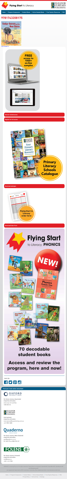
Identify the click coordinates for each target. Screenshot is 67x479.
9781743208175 (5, 46)
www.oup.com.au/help (10, 403)
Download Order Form (11, 225)
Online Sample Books (38, 12)
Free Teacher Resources (53, 12)
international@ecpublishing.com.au (14, 421)
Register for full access (11, 119)
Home (4, 12)
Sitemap (42, 476)
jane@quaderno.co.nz (10, 439)
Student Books (26, 12)
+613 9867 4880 (8, 423)
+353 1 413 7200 (8, 461)
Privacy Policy (26, 476)
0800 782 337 (15, 441)
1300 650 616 (7, 405)
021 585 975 (7, 441)
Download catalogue (10, 186)
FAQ (63, 12)
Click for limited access (11, 114)
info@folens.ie (8, 459)
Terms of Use (35, 476)
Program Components (14, 12)
